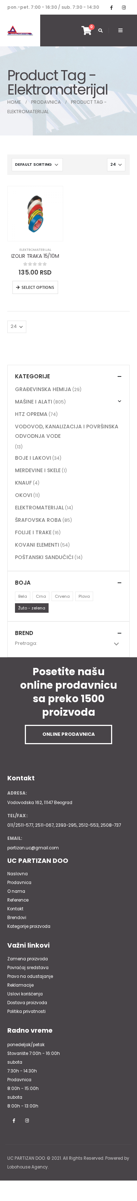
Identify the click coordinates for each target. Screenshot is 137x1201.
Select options (38, 287)
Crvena (62, 596)
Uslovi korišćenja (25, 994)
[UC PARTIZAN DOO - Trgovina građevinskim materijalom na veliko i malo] (20, 31)
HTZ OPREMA (31, 414)
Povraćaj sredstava (28, 968)
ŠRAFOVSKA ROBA (38, 520)
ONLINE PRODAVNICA (68, 734)
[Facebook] (111, 7)
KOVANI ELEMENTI (37, 544)
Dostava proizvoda (27, 1003)
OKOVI (23, 495)
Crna (41, 596)
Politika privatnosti (26, 1011)
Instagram (27, 1120)
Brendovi (16, 918)
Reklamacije (20, 985)
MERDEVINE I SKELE (38, 470)
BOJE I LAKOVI (33, 458)
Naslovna (17, 874)
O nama (16, 891)
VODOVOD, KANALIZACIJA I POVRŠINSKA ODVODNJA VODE (66, 431)
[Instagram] (123, 7)
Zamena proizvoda (27, 959)
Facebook (13, 1120)
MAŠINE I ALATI (33, 401)
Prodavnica (19, 883)
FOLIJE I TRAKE (33, 532)
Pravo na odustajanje (30, 976)
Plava (84, 596)
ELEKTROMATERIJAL (35, 249)
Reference (17, 900)
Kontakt (15, 909)
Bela (22, 596)
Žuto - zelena (31, 608)
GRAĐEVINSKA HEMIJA (43, 389)
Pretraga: (26, 643)
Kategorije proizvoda (28, 926)
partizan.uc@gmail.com (33, 848)
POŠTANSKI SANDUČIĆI (44, 557)
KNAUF (23, 482)
